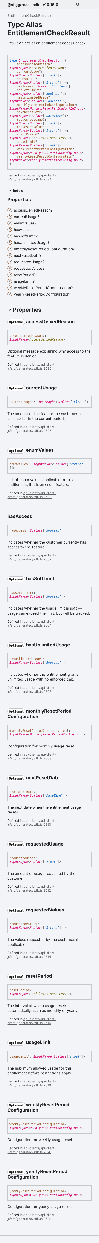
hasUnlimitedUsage (32, 97)
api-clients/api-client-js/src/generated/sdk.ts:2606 (31, 689)
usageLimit (26, 141)
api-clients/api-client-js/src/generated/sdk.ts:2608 (31, 756)
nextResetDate (29, 112)
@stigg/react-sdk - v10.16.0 (32, 4)
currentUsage (28, 71)
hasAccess (25, 86)
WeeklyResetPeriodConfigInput (55, 153)
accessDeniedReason (33, 64)
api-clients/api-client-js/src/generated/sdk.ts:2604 (31, 623)
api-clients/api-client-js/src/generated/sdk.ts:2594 (31, 177)
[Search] (77, 4)
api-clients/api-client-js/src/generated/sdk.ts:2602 (31, 557)
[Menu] (87, 4)
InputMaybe (18, 68)
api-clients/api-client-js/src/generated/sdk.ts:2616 (31, 1021)
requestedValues (30, 127)
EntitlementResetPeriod (50, 138)
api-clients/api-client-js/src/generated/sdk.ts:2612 (31, 888)
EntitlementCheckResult (28, 15)
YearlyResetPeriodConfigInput (55, 160)
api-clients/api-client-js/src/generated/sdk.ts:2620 (31, 1150)
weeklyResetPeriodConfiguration (44, 149)
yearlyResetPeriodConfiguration (44, 156)
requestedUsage (30, 119)
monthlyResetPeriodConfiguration (45, 105)
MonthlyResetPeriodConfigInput (56, 108)
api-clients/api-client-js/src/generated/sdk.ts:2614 (31, 955)
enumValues (26, 79)
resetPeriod (27, 134)
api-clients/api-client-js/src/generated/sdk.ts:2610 (31, 822)
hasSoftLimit (28, 90)
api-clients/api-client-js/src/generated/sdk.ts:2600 (31, 495)
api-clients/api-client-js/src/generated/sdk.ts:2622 (31, 1217)
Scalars (36, 75)
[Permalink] (78, 322)
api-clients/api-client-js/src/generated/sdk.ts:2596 (31, 366)
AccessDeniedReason (46, 68)
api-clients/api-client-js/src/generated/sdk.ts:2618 (31, 1083)
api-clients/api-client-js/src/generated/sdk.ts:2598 (31, 429)
